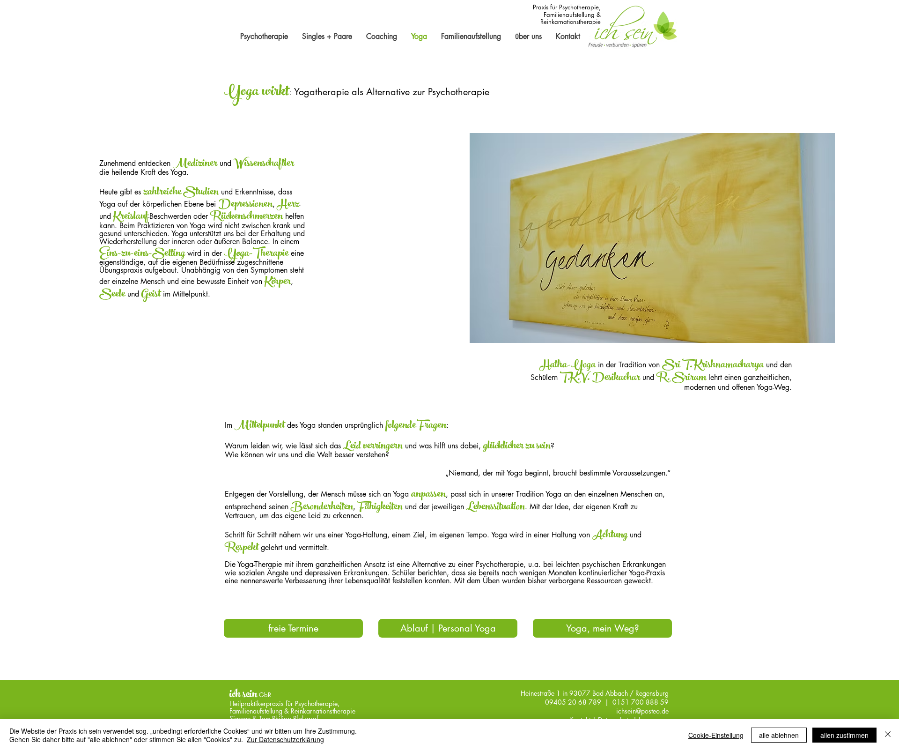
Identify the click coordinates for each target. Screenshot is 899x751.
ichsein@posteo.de (642, 710)
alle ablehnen (779, 735)
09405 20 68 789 (573, 702)
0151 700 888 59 (640, 702)
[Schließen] (887, 735)
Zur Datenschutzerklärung (285, 739)
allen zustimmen (844, 735)
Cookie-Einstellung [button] (716, 735)
